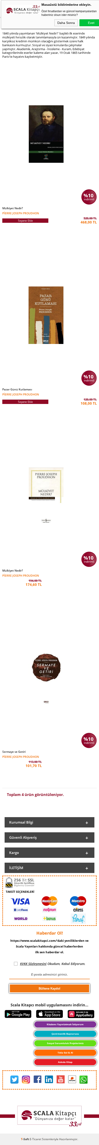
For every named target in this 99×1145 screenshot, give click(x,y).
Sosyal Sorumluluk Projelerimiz (65, 1043)
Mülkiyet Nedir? (12, 208)
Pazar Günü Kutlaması (17, 389)
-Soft (25, 1139)
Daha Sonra (66, 23)
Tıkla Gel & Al (65, 1052)
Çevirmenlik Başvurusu (65, 1033)
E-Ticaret (35, 1139)
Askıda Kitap (65, 1062)
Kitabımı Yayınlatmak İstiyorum (65, 1024)
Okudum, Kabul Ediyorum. (52, 964)
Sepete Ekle (25, 221)
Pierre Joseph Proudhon (20, 213)
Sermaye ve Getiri (14, 751)
